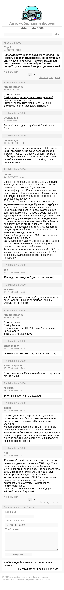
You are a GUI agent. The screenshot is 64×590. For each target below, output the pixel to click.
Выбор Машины (13, 325)
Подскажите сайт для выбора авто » (39, 569)
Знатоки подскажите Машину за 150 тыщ (27, 103)
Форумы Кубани (40, 577)
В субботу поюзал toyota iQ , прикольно (26, 105)
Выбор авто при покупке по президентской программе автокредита (28, 98)
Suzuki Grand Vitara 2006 (18, 333)
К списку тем (11, 71)
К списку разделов (49, 77)
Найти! (56, 34)
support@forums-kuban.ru (38, 579)
